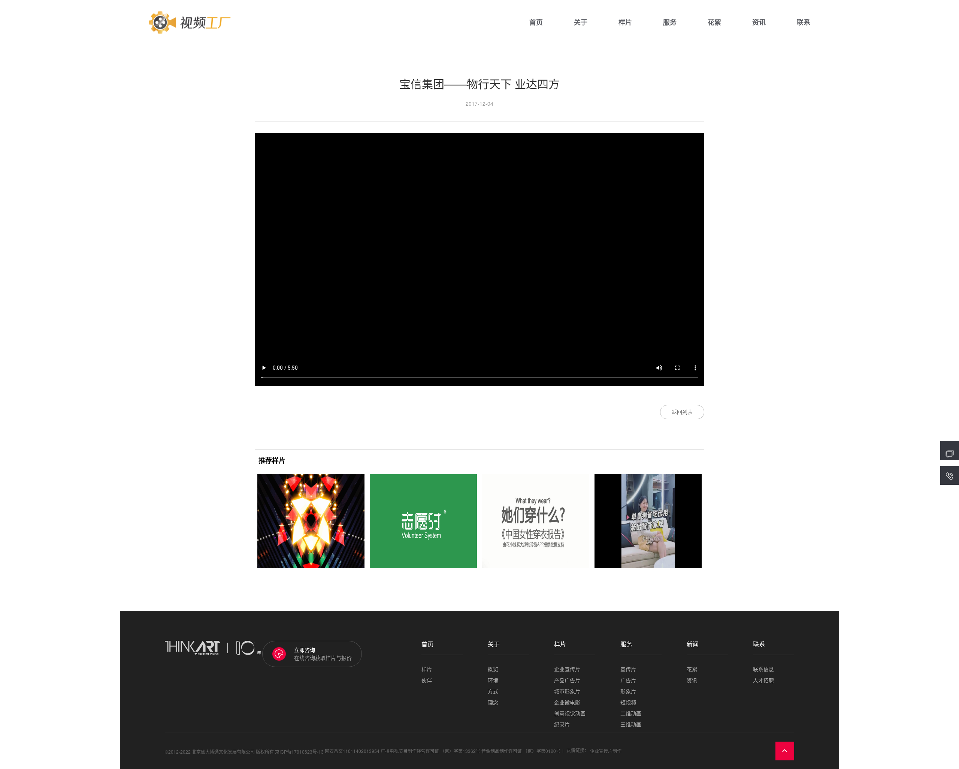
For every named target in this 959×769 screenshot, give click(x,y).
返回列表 (682, 411)
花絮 (714, 22)
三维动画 (630, 724)
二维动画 (630, 713)
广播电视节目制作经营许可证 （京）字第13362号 (430, 751)
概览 (493, 669)
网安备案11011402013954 (352, 751)
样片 (625, 22)
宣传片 (628, 669)
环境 (493, 680)
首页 (536, 22)
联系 (803, 22)
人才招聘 (763, 680)
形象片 (628, 691)
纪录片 (562, 724)
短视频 (628, 702)
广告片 (628, 680)
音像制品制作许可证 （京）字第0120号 (520, 751)
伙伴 (426, 680)
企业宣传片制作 (605, 751)
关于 (580, 22)
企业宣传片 (567, 669)
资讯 (759, 22)
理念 (493, 702)
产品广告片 (567, 680)
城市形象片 (567, 691)
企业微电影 (567, 702)
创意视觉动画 (570, 713)
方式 (493, 691)
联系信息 (763, 669)
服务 (670, 22)
